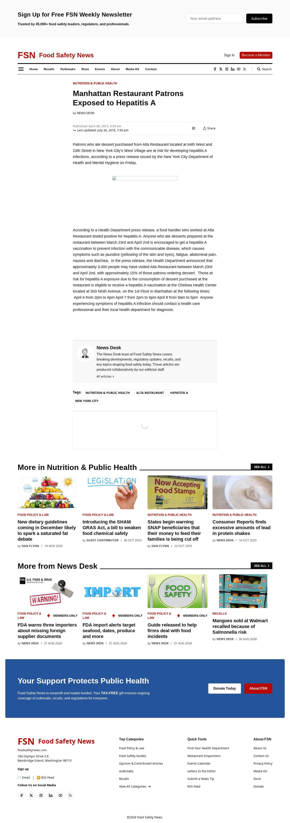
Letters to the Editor (201, 771)
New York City (87, 401)
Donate (258, 786)
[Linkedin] (233, 69)
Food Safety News (149, 817)
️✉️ (24, 777)
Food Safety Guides (132, 756)
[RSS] (244, 69)
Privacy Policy (262, 763)
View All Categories (132, 786)
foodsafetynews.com (32, 750)
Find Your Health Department (208, 748)
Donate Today (224, 688)
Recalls (220, 613)
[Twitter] (221, 69)
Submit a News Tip (200, 779)
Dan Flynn (30, 546)
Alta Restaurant (150, 393)
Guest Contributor (102, 540)
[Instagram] (227, 69)
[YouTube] (239, 69)
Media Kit (260, 771)
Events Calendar (199, 763)
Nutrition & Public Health (95, 83)
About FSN (258, 688)
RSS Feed (193, 786)
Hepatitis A (179, 393)
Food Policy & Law (33, 514)
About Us (259, 748)
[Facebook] (215, 69)
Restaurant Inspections (204, 756)
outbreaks (126, 771)
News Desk (85, 113)
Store (257, 779)
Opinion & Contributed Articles (141, 763)
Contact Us (261, 756)
